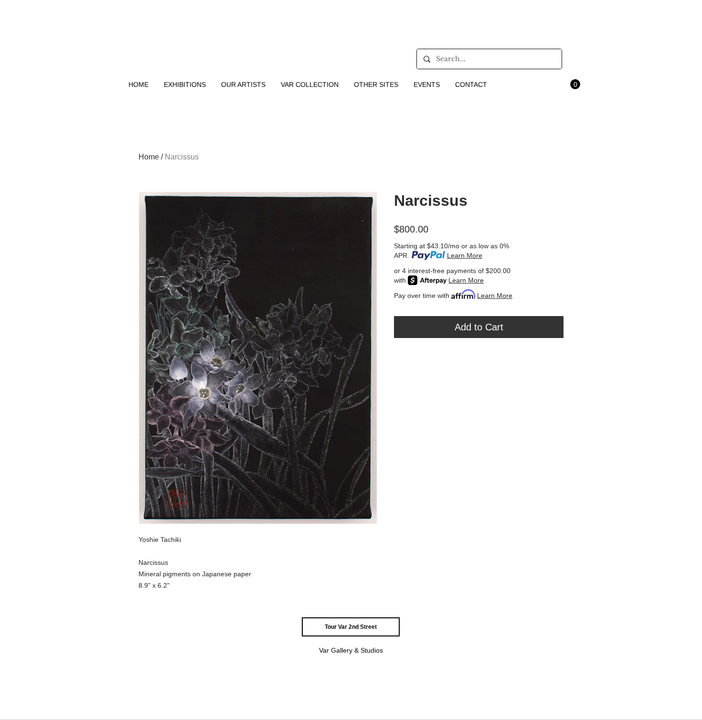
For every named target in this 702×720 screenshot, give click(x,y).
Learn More (464, 255)
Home (148, 157)
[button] (185, 84)
